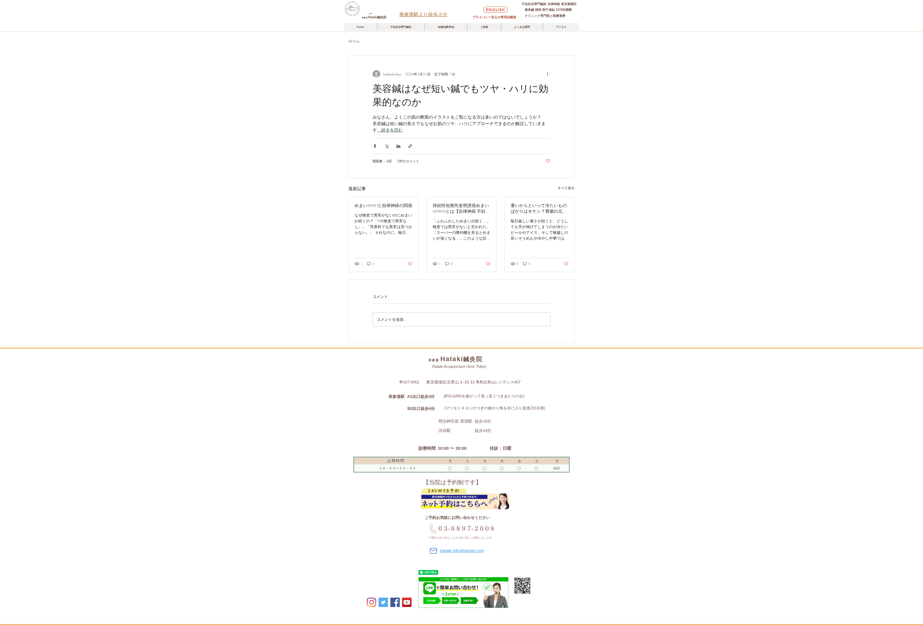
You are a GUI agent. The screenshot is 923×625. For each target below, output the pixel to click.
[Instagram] (371, 602)
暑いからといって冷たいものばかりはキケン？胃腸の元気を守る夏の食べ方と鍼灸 (539, 208)
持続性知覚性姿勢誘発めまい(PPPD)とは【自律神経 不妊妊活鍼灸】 (461, 208)
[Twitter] (383, 602)
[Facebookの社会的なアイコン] (395, 602)
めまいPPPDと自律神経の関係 (383, 205)
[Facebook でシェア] (375, 146)
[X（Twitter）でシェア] (386, 146)
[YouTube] (407, 602)
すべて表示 (566, 188)
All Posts (354, 41)
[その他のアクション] (547, 74)
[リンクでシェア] (410, 146)
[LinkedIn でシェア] (398, 146)
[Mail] (433, 551)
